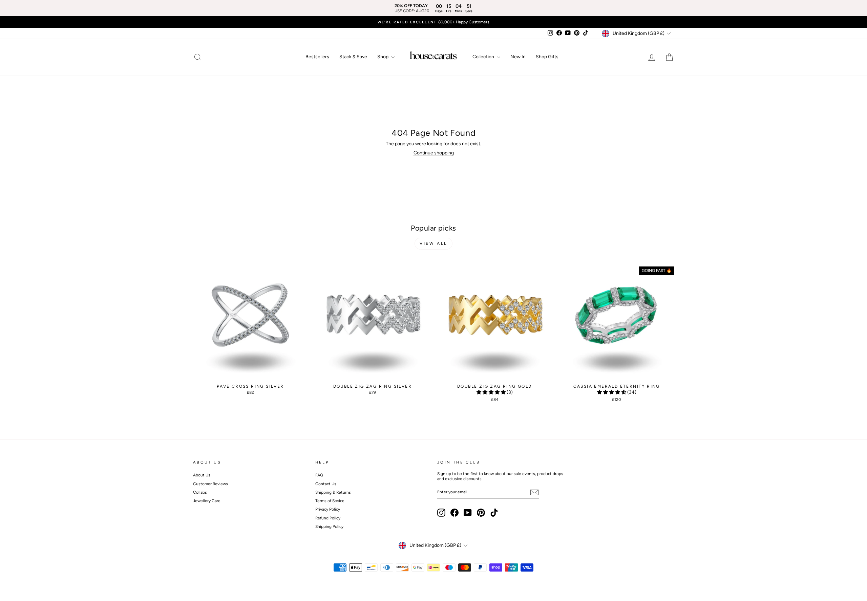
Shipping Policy (329, 526)
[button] (492, 392)
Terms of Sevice (329, 500)
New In (518, 57)
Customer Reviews (210, 483)
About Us (201, 475)
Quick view (250, 374)
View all (433, 243)
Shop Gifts (547, 57)
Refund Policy (327, 518)
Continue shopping (434, 153)
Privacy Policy (327, 509)
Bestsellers (317, 57)
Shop (383, 57)
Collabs (200, 492)
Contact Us (325, 483)
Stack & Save (353, 57)
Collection (483, 57)
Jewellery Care (206, 500)
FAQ (319, 475)
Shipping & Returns (333, 492)
